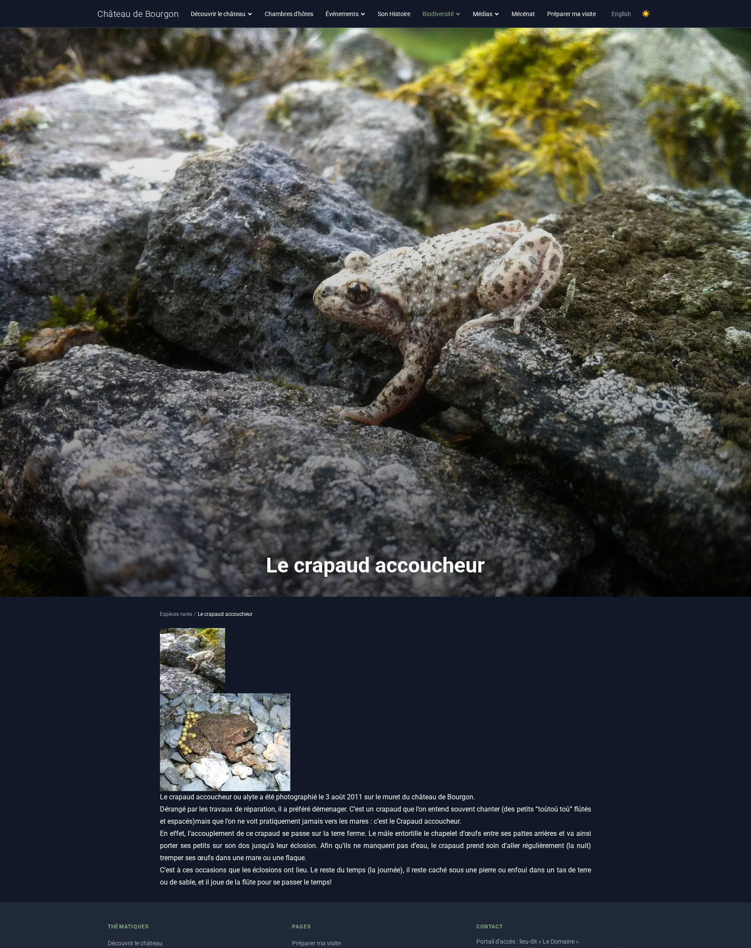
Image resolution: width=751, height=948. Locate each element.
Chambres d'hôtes (289, 13)
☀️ (645, 14)
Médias (482, 13)
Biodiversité (438, 13)
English (621, 13)
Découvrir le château (218, 13)
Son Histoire (394, 13)
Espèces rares (176, 614)
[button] (225, 742)
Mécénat (523, 13)
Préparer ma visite (571, 13)
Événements (342, 13)
